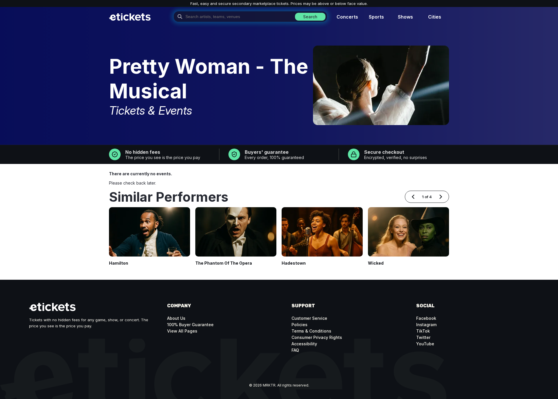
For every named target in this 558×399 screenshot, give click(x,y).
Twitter (423, 337)
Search (310, 16)
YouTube (425, 343)
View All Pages (182, 330)
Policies (299, 324)
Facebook (426, 318)
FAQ (295, 350)
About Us (176, 318)
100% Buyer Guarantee (190, 324)
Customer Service (309, 318)
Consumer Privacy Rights (316, 337)
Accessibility (304, 343)
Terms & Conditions (311, 330)
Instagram (426, 324)
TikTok (423, 330)
